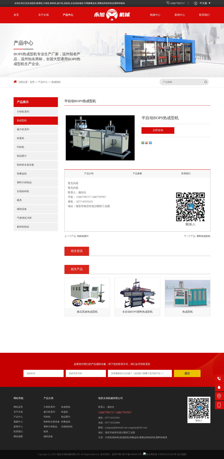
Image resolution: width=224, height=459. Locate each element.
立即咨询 (158, 130)
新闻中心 (179, 15)
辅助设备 (22, 209)
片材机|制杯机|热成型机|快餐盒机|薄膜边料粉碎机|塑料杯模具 (136, 437)
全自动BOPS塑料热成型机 (137, 311)
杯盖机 (20, 138)
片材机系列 (23, 111)
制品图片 (22, 156)
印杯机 (20, 147)
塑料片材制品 (24, 182)
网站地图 (18, 436)
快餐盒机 (22, 173)
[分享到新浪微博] (146, 142)
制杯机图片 (83, 236)
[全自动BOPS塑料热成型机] (137, 294)
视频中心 (155, 15)
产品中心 (68, 15)
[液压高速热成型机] (87, 294)
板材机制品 (23, 227)
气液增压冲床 (24, 218)
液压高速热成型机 (87, 311)
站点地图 (181, 454)
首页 (16, 15)
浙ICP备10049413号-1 (132, 454)
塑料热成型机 (203, 236)
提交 (187, 373)
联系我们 (204, 15)
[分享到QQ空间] (143, 142)
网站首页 (18, 407)
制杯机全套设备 (25, 165)
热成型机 (56, 82)
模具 (19, 200)
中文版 (203, 3)
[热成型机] (187, 294)
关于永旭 (43, 15)
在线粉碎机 (23, 191)
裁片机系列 (23, 129)
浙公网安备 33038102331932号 (161, 454)
